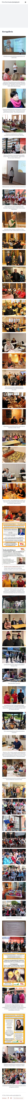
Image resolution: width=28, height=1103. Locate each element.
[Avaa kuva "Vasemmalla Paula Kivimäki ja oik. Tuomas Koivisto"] (14, 513)
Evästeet (4, 1098)
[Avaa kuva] (14, 307)
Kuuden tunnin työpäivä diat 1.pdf (12, 566)
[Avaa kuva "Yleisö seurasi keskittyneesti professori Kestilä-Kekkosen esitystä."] (14, 241)
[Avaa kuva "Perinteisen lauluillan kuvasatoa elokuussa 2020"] (14, 806)
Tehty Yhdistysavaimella (18, 1098)
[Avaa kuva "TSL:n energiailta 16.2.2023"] (14, 291)
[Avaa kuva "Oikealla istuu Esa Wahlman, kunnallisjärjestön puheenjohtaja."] (14, 873)
